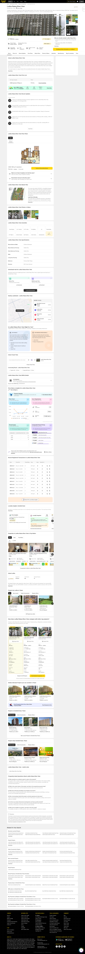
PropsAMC (23, 927)
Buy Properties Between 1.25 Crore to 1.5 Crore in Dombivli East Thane (33, 906)
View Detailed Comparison (36, 675)
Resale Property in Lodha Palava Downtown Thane (50, 877)
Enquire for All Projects (22, 675)
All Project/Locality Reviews (55, 923)
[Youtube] (62, 946)
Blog (64, 915)
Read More (10, 70)
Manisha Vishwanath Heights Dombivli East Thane (50, 860)
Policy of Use (9, 931)
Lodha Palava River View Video (15, 771)
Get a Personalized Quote (42, 168)
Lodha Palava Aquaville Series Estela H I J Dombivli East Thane (16, 843)
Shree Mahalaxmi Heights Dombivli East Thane (50, 833)
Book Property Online (25, 929)
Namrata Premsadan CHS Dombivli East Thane (68, 833)
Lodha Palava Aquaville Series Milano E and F (44, 437)
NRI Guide (66, 927)
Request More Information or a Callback (66, 49)
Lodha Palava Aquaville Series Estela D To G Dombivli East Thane (33, 843)
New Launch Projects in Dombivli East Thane (30, 735)
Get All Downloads (31, 290)
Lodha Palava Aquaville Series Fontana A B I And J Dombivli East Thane (50, 842)
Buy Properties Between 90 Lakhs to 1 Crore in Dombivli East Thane (33, 900)
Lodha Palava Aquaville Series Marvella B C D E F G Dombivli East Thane (33, 842)
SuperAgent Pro (38, 930)
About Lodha (11, 573)
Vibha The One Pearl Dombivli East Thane (67, 834)
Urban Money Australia (25, 921)
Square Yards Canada (25, 915)
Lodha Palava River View (42, 432)
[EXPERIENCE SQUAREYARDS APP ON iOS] (68, 940)
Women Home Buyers (68, 929)
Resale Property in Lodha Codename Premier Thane (33, 875)
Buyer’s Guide (66, 923)
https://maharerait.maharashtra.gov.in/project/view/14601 (26, 381)
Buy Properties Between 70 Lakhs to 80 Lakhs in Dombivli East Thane (68, 898)
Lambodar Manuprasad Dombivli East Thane (67, 852)
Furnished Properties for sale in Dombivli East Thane (33, 884)
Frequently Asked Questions (12, 921)
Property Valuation (53, 915)
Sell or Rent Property (71, 1)
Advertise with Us (38, 924)
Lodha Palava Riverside (29, 637)
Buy (14, 1)
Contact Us (9, 924)
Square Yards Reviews (11, 923)
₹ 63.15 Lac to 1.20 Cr (13, 731)
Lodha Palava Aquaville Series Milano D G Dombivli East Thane (68, 842)
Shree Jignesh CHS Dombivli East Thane (49, 852)
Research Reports (67, 920)
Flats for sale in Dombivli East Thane (14, 884)
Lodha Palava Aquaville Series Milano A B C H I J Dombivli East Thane (16, 842)
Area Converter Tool (53, 932)
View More (56, 46)
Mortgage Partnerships (39, 929)
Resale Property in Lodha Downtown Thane (32, 877)
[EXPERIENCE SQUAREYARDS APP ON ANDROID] (60, 940)
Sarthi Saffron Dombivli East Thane (31, 860)
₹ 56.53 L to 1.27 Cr (44, 700)
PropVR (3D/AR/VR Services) (40, 923)
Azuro (22, 924)
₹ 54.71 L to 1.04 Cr (28, 700)
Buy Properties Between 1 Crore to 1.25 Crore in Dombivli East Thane (16, 906)
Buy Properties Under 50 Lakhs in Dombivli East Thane (16, 898)
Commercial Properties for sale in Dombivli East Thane (68, 884)
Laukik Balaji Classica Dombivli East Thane (15, 852)
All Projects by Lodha (30, 613)
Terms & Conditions (10, 929)
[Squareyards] (3, 1)
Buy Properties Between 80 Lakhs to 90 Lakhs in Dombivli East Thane (16, 900)
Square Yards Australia (25, 918)
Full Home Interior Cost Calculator (56, 930)
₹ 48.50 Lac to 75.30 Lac (29, 731)
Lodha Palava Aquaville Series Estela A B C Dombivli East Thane (50, 843)
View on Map (20, 310)
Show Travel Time (31, 364)
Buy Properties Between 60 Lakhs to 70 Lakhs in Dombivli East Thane (50, 898)
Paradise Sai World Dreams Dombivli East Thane (33, 851)
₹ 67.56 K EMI (20, 169)
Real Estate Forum (67, 918)
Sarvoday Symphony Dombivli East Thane (15, 851)
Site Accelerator (38, 921)
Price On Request (13, 761)
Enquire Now (16, 641)
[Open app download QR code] (84, 9)
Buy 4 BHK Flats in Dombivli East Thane (15, 892)
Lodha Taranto (40, 440)
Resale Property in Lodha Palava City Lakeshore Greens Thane (50, 875)
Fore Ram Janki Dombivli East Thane (66, 851)
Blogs (25, 1)
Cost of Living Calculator (54, 920)
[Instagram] (65, 946)
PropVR (22, 926)
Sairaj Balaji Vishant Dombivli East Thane (32, 852)
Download (20, 284)
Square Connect (38, 918)
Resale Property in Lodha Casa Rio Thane (67, 875)
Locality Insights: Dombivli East (16, 506)
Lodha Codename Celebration (45, 637)
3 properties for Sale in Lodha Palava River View (30, 568)
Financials (9, 920)
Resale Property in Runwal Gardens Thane (15, 877)
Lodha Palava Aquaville (42, 435)
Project (21, 1)
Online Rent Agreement (54, 924)
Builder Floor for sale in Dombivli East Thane (50, 884)
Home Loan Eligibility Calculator (55, 929)
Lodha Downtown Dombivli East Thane (14, 869)
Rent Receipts (52, 926)
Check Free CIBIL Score (54, 927)
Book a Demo (49, 452)
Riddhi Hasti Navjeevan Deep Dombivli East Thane (33, 834)
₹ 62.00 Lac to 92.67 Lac (45, 731)
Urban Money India (24, 920)
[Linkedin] (59, 946)
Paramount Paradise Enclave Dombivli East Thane (16, 833)
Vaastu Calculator (53, 918)
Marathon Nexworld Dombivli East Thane (49, 851)
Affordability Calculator (54, 921)
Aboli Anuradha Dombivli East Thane (48, 834)
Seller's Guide (66, 924)
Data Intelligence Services (40, 927)
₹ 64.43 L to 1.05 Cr (13, 700)
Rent (17, 1)
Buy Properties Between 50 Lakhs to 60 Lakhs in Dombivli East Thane (33, 898)
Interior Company (24, 923)
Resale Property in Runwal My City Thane (67, 877)
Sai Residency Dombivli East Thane (31, 833)
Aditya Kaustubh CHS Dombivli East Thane (15, 834)
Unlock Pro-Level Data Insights (31, 499)
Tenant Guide (66, 926)
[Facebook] (57, 946)
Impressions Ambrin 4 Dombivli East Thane (15, 860)
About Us (8, 915)
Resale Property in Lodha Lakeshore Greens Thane (16, 875)
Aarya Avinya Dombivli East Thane (65, 860)
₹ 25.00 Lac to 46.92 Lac (29, 761)
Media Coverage (10, 918)
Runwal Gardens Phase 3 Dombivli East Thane (68, 843)
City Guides (66, 921)
